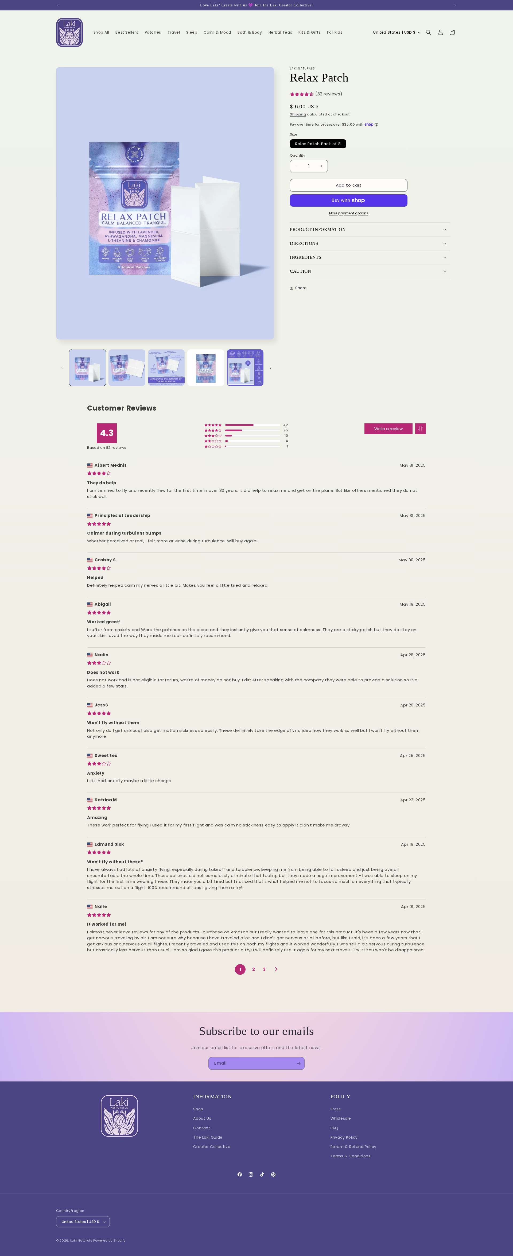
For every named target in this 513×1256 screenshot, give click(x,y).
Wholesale (341, 1118)
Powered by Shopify (109, 1240)
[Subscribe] (298, 1063)
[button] (428, 32)
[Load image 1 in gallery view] (87, 367)
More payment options (348, 213)
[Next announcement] (455, 5)
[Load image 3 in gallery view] (166, 367)
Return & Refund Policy (353, 1146)
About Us (202, 1118)
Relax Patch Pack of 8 (318, 143)
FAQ (335, 1127)
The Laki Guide (207, 1137)
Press (336, 1109)
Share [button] (301, 288)
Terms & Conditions (351, 1156)
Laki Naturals (81, 1240)
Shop (198, 1109)
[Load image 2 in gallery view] (126, 367)
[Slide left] (62, 368)
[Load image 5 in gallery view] (245, 367)
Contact (201, 1127)
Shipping (298, 114)
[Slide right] (271, 368)
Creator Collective (211, 1146)
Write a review (388, 428)
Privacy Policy (344, 1137)
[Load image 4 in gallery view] (205, 367)
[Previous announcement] (58, 5)
